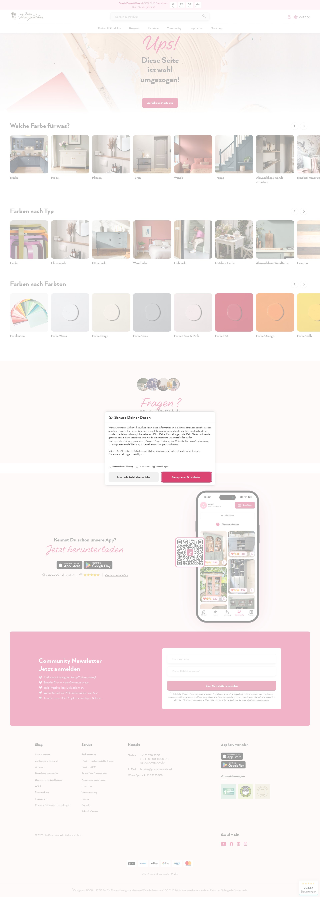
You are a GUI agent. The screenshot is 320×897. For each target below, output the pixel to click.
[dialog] (160, 448)
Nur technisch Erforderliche (133, 477)
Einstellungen (162, 466)
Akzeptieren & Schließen (186, 477)
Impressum (144, 466)
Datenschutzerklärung (122, 466)
